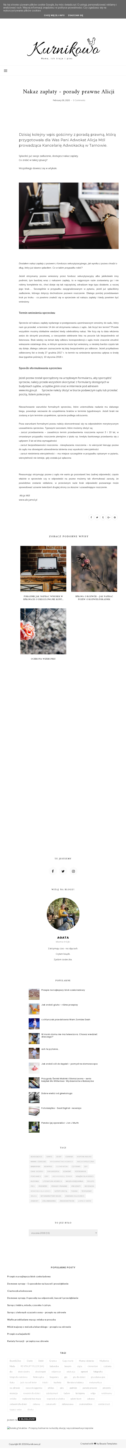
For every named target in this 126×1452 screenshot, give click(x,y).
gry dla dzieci (79, 1377)
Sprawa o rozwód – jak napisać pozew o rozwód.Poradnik (94, 598)
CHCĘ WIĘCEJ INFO (54, 15)
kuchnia (35, 1181)
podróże (43, 1186)
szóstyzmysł (60, 1191)
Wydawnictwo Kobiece (61, 1162)
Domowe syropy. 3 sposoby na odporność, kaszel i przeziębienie (42, 1297)
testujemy (87, 1191)
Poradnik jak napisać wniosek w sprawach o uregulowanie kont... (43, 598)
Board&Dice (36, 1157)
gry (46, 1176)
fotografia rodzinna (18, 1377)
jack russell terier (62, 1176)
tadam (74, 1191)
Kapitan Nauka (84, 1157)
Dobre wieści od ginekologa (56, 1093)
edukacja (71, 1371)
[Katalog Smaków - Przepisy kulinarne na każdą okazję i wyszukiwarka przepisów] (50, 1427)
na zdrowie (15, 1388)
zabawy (35, 1201)
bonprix (48, 1166)
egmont (67, 1171)
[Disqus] (68, 711)
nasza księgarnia (74, 1181)
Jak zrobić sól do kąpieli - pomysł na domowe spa (69, 1063)
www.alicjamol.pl (28, 499)
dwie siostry (37, 1171)
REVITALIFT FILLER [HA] (32, 1366)
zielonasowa (49, 1201)
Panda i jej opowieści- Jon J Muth (60, 1122)
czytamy (76, 1166)
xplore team (75, 1398)
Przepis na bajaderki (18, 1333)
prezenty (76, 1186)
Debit (59, 1157)
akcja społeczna (85, 1162)
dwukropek (53, 1171)
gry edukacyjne (98, 1377)
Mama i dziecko (38, 1162)
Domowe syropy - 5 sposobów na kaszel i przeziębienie (38, 1283)
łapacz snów (84, 1201)
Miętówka (104, 1360)
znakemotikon (67, 1201)
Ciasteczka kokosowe (19, 1290)
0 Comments (79, 100)
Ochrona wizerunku (43, 659)
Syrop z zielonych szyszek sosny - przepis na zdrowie (36, 1312)
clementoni (62, 1166)
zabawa (91, 1398)
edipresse (56, 1371)
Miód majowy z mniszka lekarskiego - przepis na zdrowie (39, 1326)
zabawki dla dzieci (74, 1196)
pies (33, 1186)
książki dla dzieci (85, 1176)
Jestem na (12, 1419)
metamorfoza (95, 1382)
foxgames (36, 1176)
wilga (34, 1196)
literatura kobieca (52, 1181)
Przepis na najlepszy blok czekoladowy (63, 990)
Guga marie (68, 1360)
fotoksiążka (38, 1377)
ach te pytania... (50, 1049)
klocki (45, 1382)
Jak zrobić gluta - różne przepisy (59, 1004)
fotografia (80, 1171)
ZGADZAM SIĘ (75, 15)
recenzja (89, 1186)
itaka (12, 1382)
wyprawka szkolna (56, 1398)
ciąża (79, 1366)
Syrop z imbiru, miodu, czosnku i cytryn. (29, 1305)
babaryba (35, 1166)
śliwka (30, 1409)
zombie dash (104, 1404)
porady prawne (59, 1186)
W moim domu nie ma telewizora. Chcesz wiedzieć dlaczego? (69, 1035)
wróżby (13, 1398)
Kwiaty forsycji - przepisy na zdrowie (28, 1341)
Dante (49, 1157)
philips (90, 1181)
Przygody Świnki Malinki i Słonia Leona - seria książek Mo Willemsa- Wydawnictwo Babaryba (67, 1080)
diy (85, 1166)
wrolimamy (106, 1393)
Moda (12, 1366)
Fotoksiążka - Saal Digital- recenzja (61, 1108)
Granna (69, 1157)
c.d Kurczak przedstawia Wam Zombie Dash (65, 1019)
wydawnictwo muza (51, 1196)
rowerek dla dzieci (41, 1191)
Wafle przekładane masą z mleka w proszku (31, 1319)
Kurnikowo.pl (33, 1444)
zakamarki (51, 1404)
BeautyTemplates (108, 1443)
